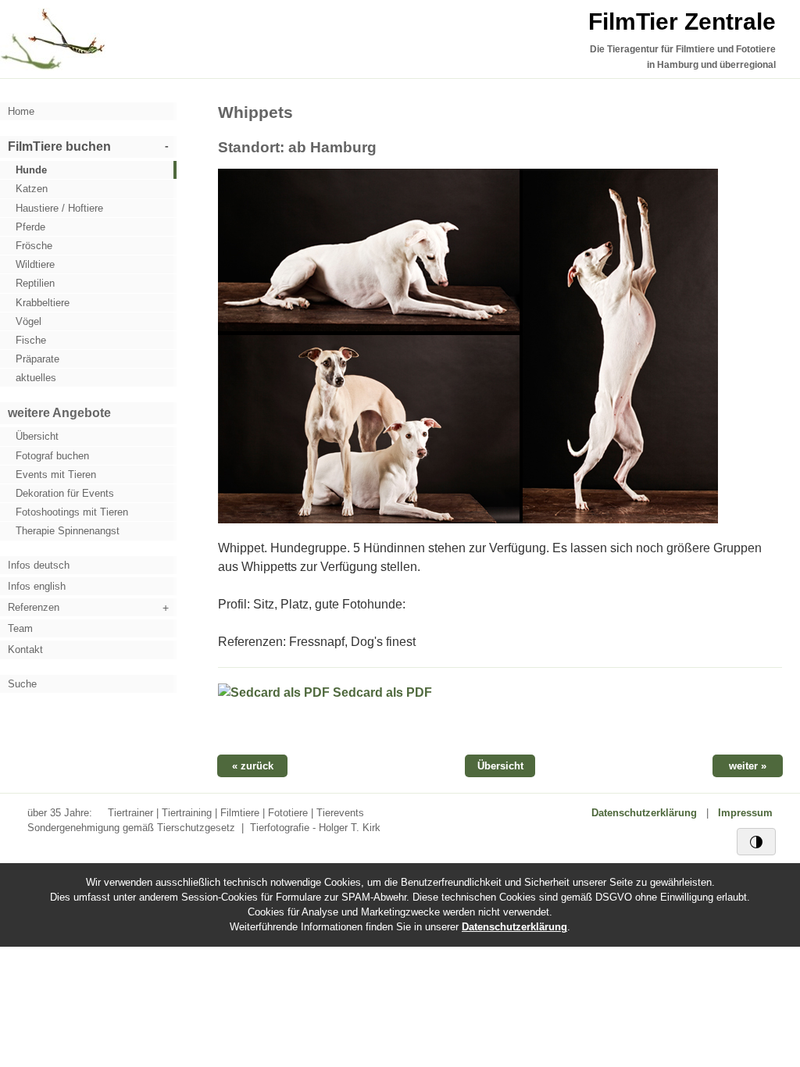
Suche (22, 684)
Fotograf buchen (52, 456)
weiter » (747, 766)
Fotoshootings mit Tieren (72, 512)
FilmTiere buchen (59, 146)
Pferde (30, 227)
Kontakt (25, 649)
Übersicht (37, 436)
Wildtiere (35, 264)
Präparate (37, 359)
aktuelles (36, 378)
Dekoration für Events (65, 493)
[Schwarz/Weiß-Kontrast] (756, 841)
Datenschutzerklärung (644, 813)
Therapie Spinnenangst (68, 531)
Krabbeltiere (43, 303)
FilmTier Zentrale (682, 21)
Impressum (745, 813)
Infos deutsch (39, 565)
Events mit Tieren (56, 474)
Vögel (28, 321)
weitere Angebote (59, 412)
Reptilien (35, 283)
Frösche (34, 246)
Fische (31, 340)
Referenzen (33, 607)
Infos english (37, 586)
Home (21, 111)
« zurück (252, 766)
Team (20, 628)
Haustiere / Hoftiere (59, 208)
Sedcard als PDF (381, 692)
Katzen (32, 188)
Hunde (31, 170)
